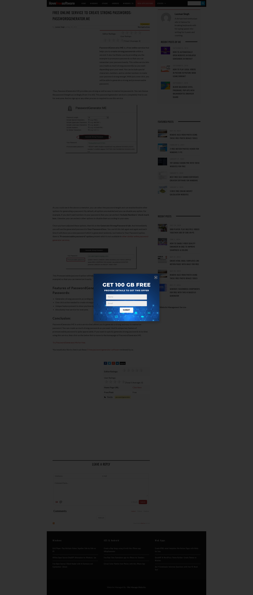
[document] (126, 297)
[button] (156, 277)
